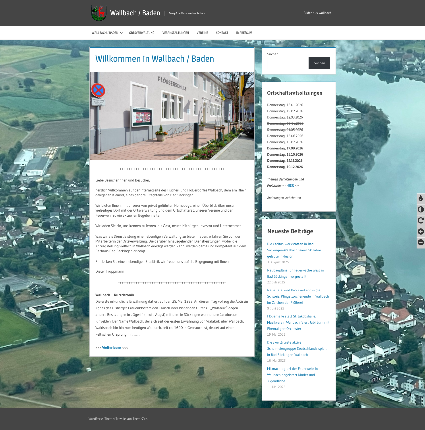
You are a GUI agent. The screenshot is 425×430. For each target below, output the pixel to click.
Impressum (244, 33)
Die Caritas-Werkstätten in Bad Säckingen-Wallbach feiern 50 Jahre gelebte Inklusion (294, 250)
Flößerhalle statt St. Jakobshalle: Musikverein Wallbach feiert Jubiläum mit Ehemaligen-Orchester (298, 322)
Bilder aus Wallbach (318, 13)
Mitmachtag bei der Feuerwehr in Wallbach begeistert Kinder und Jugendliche (292, 374)
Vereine (202, 33)
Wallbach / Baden (135, 12)
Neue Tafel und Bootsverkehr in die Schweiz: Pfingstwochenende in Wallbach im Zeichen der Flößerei (298, 296)
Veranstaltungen (175, 33)
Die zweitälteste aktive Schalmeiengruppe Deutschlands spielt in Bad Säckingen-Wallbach (297, 348)
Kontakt (222, 33)
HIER (290, 185)
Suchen (272, 54)
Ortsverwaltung (142, 33)
